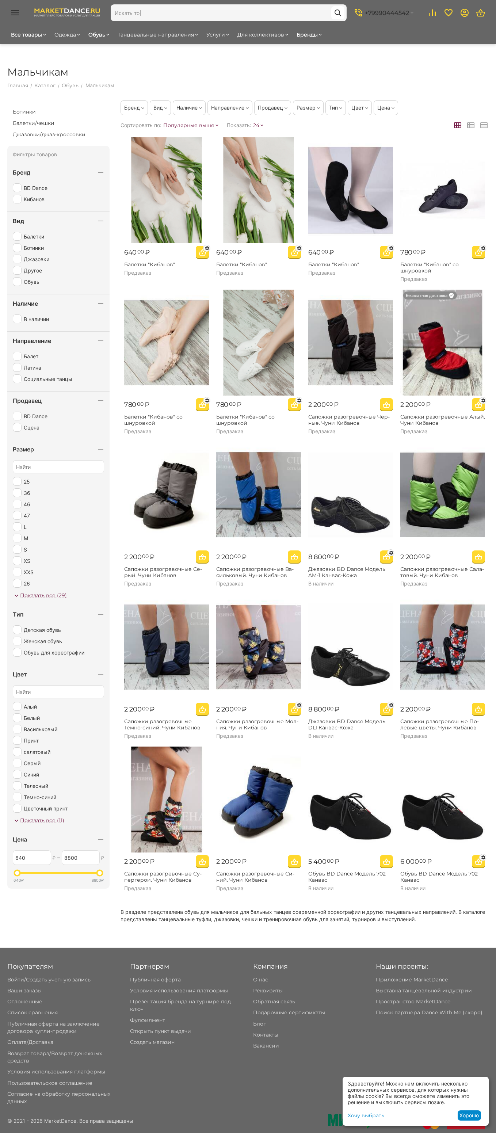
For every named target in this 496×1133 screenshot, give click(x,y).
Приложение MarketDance (412, 979)
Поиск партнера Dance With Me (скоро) (429, 1012)
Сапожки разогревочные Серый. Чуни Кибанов (163, 572)
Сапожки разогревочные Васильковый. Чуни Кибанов (255, 572)
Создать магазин (152, 1042)
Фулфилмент (147, 1020)
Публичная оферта (155, 979)
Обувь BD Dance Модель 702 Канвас (347, 877)
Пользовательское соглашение (49, 1083)
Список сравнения (32, 1012)
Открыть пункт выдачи (160, 1031)
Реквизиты (268, 990)
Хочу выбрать (366, 1115)
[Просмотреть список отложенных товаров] (448, 13)
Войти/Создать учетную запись (49, 979)
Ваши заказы (24, 990)
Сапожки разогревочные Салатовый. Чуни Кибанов (442, 572)
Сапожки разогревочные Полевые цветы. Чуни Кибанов (439, 724)
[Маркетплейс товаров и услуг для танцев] (67, 12)
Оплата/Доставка (30, 1042)
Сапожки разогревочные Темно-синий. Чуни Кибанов (162, 724)
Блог (259, 1024)
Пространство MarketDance (413, 1001)
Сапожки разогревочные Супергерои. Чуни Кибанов (163, 877)
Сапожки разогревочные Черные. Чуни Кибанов (349, 420)
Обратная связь (274, 1001)
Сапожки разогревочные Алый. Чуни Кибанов (442, 420)
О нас (260, 979)
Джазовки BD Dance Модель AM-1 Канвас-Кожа (346, 572)
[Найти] (337, 12)
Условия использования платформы (56, 1071)
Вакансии (266, 1045)
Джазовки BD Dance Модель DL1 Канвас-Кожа (346, 724)
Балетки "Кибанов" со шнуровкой (429, 268)
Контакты (265, 1034)
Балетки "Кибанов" (149, 265)
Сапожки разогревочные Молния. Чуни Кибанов (257, 724)
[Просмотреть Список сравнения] (432, 13)
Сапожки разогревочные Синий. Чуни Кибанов (255, 877)
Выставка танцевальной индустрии (424, 990)
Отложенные (24, 1001)
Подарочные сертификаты (289, 1012)
